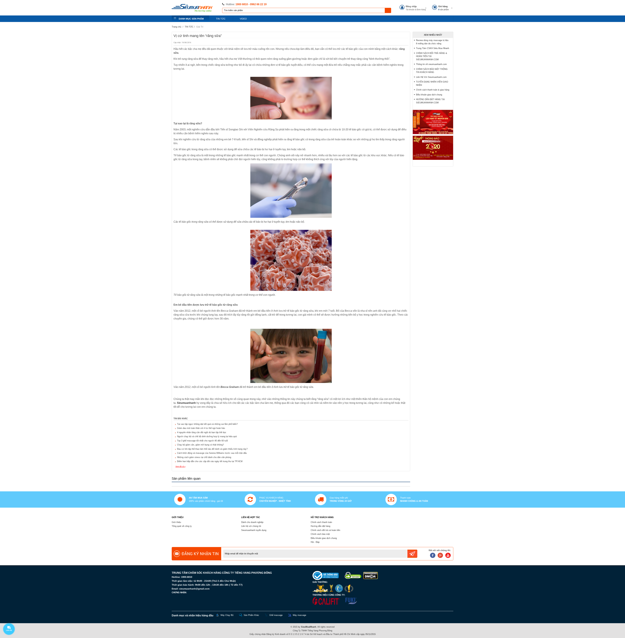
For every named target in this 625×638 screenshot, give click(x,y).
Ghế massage (276, 615)
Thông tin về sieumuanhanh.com (431, 64)
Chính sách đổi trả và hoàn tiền (325, 530)
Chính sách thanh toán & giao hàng (432, 90)
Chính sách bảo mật (320, 534)
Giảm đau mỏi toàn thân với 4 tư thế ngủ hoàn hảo (201, 428)
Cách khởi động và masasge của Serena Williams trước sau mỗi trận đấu (212, 453)
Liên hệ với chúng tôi (251, 526)
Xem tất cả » (180, 466)
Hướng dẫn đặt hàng (320, 526)
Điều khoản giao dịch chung (429, 94)
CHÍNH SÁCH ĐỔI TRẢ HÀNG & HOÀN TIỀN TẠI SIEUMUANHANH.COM (431, 56)
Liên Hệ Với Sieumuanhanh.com (431, 77)
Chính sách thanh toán (321, 522)
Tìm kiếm (388, 10)
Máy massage (299, 615)
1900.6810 (186, 577)
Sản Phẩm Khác (251, 615)
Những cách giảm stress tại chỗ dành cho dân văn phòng (204, 457)
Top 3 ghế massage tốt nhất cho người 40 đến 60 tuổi (202, 440)
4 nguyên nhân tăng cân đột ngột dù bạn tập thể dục (201, 432)
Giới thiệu (176, 522)
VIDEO (243, 18)
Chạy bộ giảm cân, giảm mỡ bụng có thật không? (200, 445)
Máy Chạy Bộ (227, 615)
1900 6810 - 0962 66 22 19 (251, 4)
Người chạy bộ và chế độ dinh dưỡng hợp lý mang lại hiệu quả (207, 436)
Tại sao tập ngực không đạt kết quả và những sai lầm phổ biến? (207, 424)
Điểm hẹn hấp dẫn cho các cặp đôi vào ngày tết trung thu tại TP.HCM (210, 461)
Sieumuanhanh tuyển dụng (253, 530)
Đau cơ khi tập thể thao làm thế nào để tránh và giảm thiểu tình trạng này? (212, 449)
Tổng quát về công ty (182, 526)
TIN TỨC (220, 18)
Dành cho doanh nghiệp (252, 522)
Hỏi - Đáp (315, 542)
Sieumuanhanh (186, 403)
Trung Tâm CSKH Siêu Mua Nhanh (432, 48)
